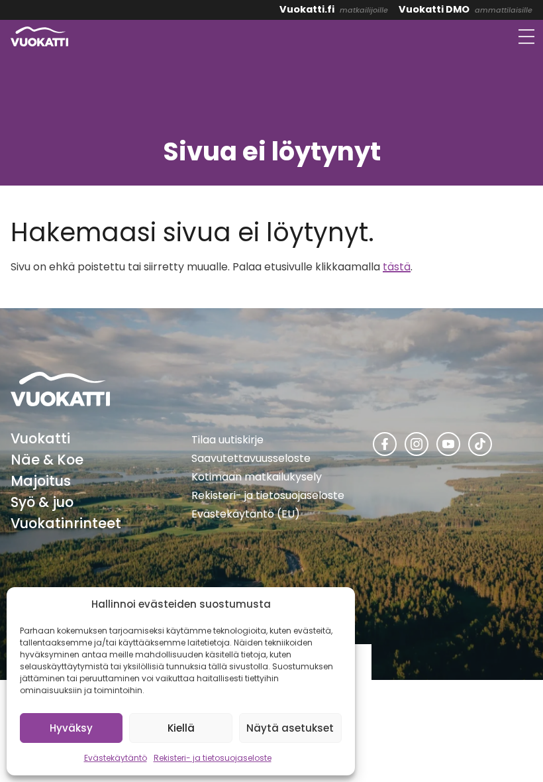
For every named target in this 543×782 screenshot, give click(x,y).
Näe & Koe (47, 459)
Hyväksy (71, 728)
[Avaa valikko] (526, 36)
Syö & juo (42, 502)
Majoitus (41, 480)
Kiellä (181, 728)
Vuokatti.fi (306, 9)
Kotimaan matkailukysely (256, 476)
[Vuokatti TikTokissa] (480, 444)
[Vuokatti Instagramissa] (416, 444)
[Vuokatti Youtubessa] (448, 444)
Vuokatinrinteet (66, 523)
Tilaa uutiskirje (227, 439)
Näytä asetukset (290, 728)
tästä (397, 266)
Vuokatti (40, 438)
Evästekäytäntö (115, 757)
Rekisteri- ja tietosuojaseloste (213, 757)
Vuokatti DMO (434, 9)
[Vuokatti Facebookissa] (385, 444)
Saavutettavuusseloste (251, 458)
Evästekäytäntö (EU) (245, 514)
